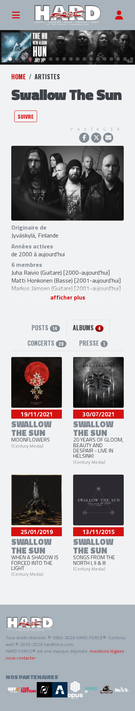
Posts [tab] (44, 327)
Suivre (26, 116)
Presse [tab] (92, 343)
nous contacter (21, 657)
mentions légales (107, 651)
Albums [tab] (87, 327)
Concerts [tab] (45, 343)
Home (18, 76)
